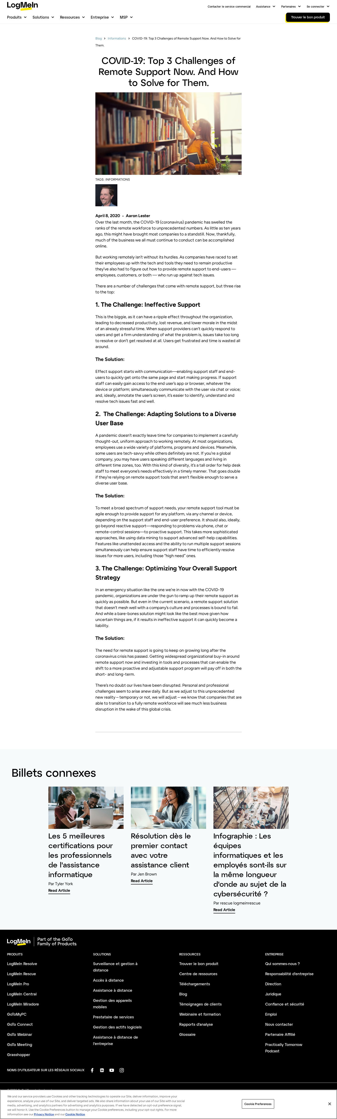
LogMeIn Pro (18, 984)
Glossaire (187, 1034)
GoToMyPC (16, 1014)
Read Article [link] (59, 890)
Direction (273, 984)
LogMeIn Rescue (21, 974)
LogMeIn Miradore (23, 1004)
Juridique (273, 994)
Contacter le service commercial (229, 6)
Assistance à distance (112, 990)
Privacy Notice (44, 1114)
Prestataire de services (113, 1017)
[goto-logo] (168, 941)
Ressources (70, 17)
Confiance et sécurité (284, 1004)
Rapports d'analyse (196, 1024)
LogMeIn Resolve (22, 963)
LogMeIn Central (22, 994)
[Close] (330, 1104)
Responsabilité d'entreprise (289, 974)
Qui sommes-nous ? (282, 963)
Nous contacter (279, 1024)
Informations (117, 38)
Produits (14, 17)
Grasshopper (18, 1054)
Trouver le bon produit (198, 963)
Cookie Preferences (257, 1104)
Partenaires (288, 6)
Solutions (41, 17)
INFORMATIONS (117, 179)
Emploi (271, 1014)
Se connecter (315, 6)
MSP (124, 17)
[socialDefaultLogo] (92, 1070)
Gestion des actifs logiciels (117, 1027)
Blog (98, 38)
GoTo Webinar (19, 1034)
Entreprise (100, 17)
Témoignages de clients (200, 1004)
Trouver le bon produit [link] (308, 17)
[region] (168, 1104)
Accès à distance (108, 980)
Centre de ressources (198, 974)
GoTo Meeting (19, 1044)
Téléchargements (194, 984)
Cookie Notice (75, 1114)
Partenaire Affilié (280, 1034)
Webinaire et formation (200, 1014)
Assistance (263, 6)
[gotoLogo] (22, 6)
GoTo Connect (20, 1024)
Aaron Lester (138, 215)
